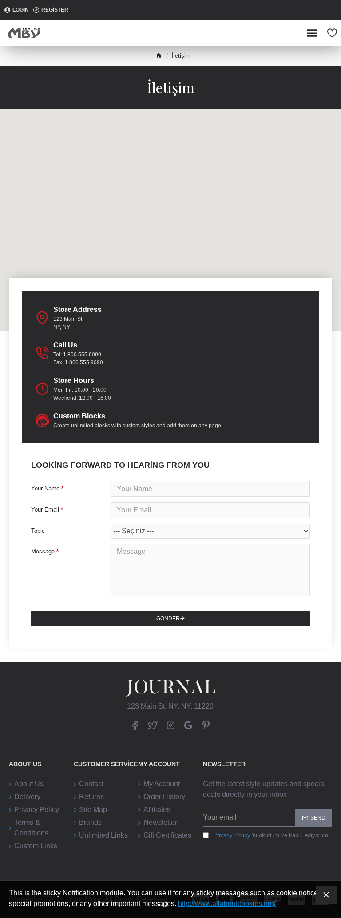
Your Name (45, 488)
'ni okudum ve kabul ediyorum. (271, 835)
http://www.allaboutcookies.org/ (227, 903)
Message (43, 551)
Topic (38, 531)
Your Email (45, 509)
